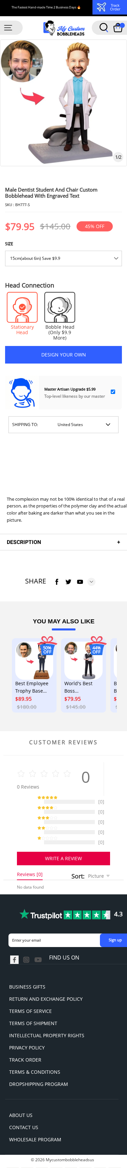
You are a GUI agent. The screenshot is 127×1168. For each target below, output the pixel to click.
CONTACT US (23, 1110)
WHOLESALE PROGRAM (35, 1122)
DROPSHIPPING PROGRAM (38, 1067)
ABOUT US (21, 1098)
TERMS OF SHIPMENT (33, 1006)
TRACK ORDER (25, 1043)
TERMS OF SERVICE (30, 994)
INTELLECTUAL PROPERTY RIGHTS (46, 1018)
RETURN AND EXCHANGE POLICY (46, 982)
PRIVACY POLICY (27, 1030)
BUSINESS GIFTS (27, 970)
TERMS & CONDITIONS (34, 1055)
